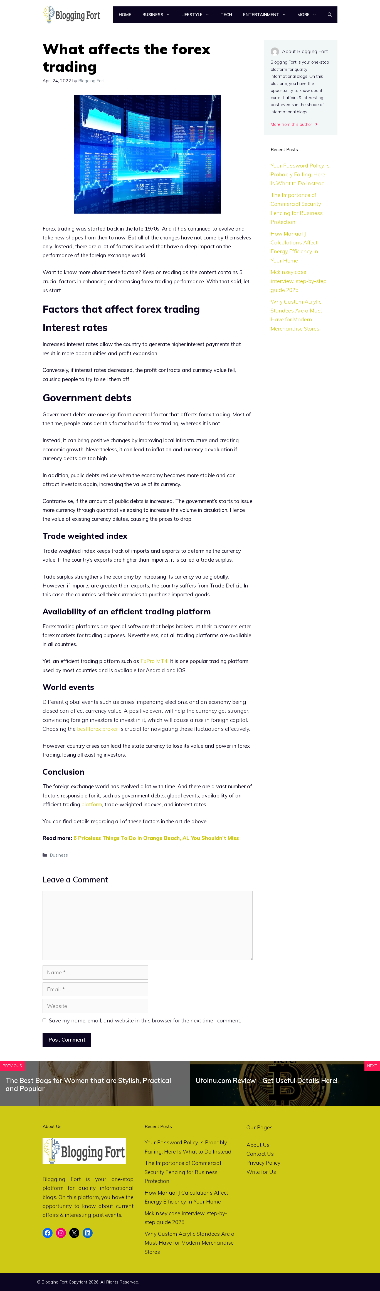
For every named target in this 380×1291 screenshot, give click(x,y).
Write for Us (261, 1172)
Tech (226, 14)
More (303, 14)
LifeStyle (192, 14)
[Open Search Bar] (329, 14)
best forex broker (97, 728)
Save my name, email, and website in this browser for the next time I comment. (145, 1020)
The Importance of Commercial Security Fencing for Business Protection (183, 1172)
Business (152, 14)
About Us (258, 1145)
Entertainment (261, 14)
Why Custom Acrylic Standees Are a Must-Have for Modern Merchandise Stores (190, 1242)
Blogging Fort (62, 1179)
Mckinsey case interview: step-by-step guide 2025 (299, 281)
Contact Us (260, 1153)
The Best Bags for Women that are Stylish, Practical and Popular (88, 1084)
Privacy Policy (263, 1162)
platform (92, 804)
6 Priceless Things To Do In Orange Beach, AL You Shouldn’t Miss (156, 838)
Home (125, 14)
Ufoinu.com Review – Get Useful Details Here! (266, 1080)
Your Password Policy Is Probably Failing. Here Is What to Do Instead (300, 174)
